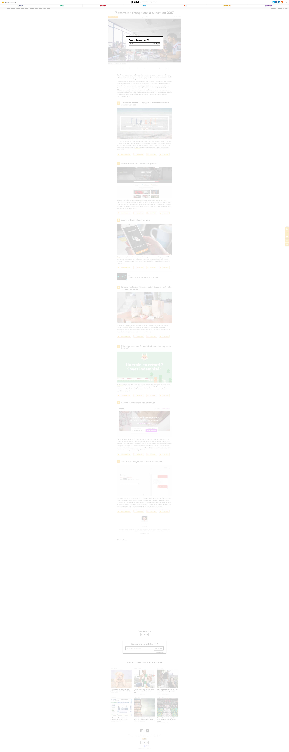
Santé (36, 8)
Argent (8, 8)
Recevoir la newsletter (10, 2)
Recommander (227, 5)
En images (273, 8)
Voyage (48, 8)
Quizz (286, 8)
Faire (185, 5)
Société (40, 8)
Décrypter (103, 5)
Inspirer (62, 5)
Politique (32, 8)
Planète (26, 8)
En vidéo (280, 8)
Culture (18, 8)
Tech (45, 8)
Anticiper (20, 5)
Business (13, 8)
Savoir (144, 5)
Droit (22, 8)
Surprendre (268, 5)
